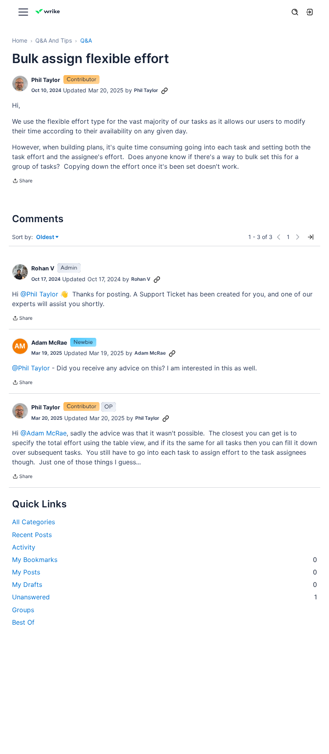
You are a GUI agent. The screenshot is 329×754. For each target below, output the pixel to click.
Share (22, 182)
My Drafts (164, 584)
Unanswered (164, 597)
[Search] (295, 12)
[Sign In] (309, 12)
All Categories (33, 522)
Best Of (23, 622)
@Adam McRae (43, 433)
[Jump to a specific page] (310, 237)
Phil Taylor (45, 79)
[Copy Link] (164, 90)
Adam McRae (49, 342)
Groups (23, 610)
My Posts (164, 572)
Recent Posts (32, 535)
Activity (23, 547)
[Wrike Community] (49, 12)
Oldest (45, 237)
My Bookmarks (164, 560)
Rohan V (42, 268)
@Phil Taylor (39, 294)
